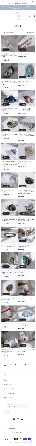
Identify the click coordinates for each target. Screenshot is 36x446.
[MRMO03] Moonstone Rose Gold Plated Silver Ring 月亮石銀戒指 (9, 55)
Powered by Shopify (23, 442)
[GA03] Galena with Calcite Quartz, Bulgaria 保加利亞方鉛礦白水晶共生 (9, 219)
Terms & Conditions (10, 389)
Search (6, 380)
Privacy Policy (8, 384)
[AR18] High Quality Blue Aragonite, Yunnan (24, 81)
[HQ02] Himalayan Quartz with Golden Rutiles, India (26, 245)
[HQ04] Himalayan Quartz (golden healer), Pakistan (24, 162)
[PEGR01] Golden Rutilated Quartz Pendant (8, 298)
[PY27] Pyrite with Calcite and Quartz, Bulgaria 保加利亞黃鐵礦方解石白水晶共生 (26, 219)
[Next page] (31, 364)
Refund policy (8, 398)
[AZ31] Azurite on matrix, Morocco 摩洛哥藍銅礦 (24, 109)
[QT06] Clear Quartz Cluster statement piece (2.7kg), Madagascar (8, 351)
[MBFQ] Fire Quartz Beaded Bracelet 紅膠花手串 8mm (8, 245)
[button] (2, 16)
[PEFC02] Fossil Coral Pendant (26, 298)
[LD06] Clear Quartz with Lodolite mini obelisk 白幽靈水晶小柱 (9, 272)
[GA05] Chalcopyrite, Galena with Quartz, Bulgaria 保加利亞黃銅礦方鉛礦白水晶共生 (26, 192)
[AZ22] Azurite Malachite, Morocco (24, 271)
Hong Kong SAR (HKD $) (17, 432)
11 (25, 364)
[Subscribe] (30, 412)
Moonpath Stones (15, 442)
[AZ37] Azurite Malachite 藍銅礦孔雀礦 (9, 109)
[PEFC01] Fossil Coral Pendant (9, 324)
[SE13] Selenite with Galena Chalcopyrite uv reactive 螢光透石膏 (9, 82)
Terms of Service (9, 393)
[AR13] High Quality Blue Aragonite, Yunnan (24, 324)
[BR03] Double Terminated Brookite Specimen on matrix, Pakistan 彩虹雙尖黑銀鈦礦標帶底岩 (9, 164)
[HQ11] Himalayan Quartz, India (26, 54)
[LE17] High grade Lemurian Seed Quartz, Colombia (8, 191)
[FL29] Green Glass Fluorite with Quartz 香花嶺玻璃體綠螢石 (26, 136)
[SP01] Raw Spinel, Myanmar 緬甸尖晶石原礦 (26, 350)
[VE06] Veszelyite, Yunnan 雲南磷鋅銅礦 (9, 135)
